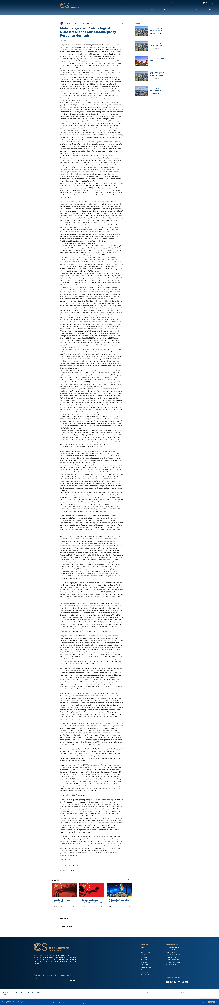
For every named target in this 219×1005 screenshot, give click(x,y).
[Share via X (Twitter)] (65, 865)
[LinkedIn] (179, 982)
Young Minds (144, 959)
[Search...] (193, 3)
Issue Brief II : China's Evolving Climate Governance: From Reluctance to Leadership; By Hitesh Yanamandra (64, 901)
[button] (146, 9)
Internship (143, 962)
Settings (203, 1002)
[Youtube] (183, 982)
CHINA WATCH (152, 63)
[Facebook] (171, 982)
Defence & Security (172, 952)
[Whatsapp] (186, 982)
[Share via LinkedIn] (69, 865)
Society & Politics (65, 859)
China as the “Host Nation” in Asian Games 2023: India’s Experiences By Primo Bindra (119, 901)
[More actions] (122, 23)
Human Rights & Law (172, 959)
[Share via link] (73, 865)
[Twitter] (175, 982)
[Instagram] (167, 982)
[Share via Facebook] (61, 865)
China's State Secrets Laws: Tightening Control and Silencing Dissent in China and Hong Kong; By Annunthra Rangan (91, 901)
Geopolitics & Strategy (173, 957)
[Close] (217, 1002)
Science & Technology (173, 962)
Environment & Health (173, 955)
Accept (211, 1002)
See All (130, 880)
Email (35, 979)
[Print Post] (78, 865)
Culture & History (171, 950)
